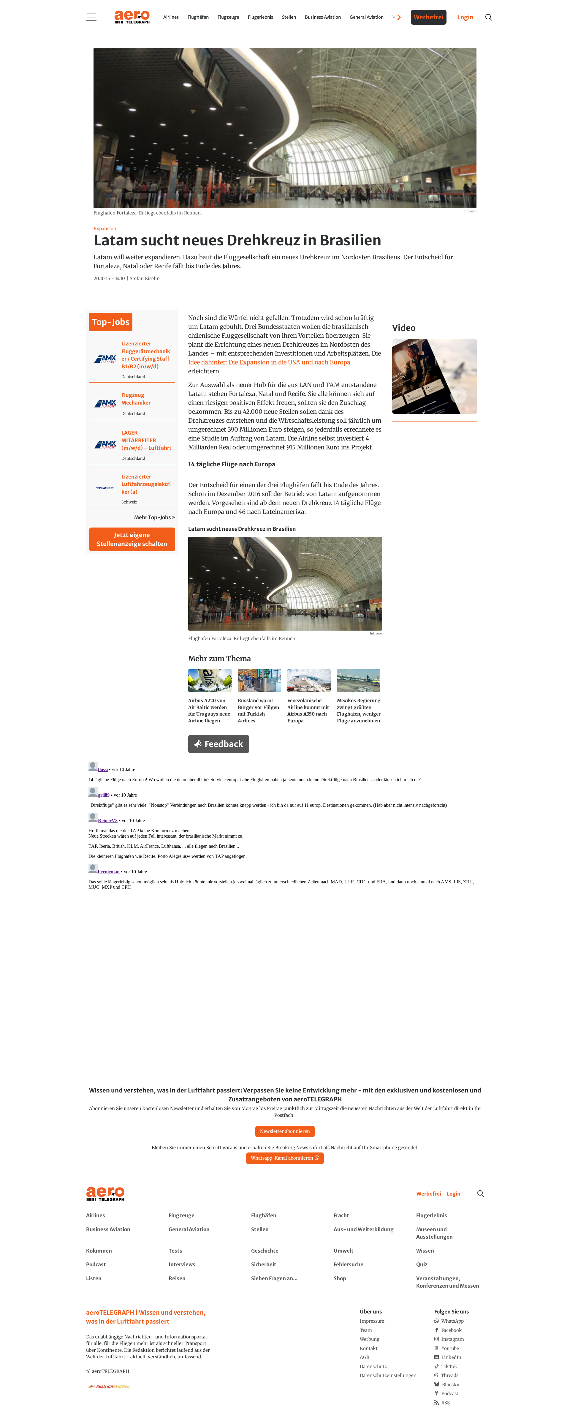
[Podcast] (120, 1265)
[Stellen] (285, 1233)
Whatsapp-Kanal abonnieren (282, 1158)
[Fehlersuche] (367, 1265)
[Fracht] (367, 1216)
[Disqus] (285, 833)
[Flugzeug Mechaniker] (132, 404)
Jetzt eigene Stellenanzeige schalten (132, 539)
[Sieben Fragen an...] (285, 1282)
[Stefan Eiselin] (145, 278)
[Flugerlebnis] (450, 1216)
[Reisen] (202, 1282)
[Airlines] (120, 1216)
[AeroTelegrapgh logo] (105, 1194)
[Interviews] (202, 1265)
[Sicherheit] (285, 1265)
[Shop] (367, 1282)
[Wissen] (450, 1251)
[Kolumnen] (120, 1251)
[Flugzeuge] (202, 1216)
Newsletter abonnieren (285, 1131)
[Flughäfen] (285, 1216)
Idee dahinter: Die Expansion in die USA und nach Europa (269, 362)
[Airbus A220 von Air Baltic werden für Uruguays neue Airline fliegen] (210, 699)
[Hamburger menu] (91, 17)
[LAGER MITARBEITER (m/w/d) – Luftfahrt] (132, 445)
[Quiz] (450, 1265)
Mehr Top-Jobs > (154, 517)
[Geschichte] (285, 1251)
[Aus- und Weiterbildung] (367, 1233)
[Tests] (202, 1251)
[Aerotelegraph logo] (132, 16)
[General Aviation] (202, 1233)
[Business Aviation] (120, 1233)
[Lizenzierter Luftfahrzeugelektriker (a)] (132, 489)
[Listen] (120, 1282)
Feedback (224, 744)
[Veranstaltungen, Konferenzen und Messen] (450, 1282)
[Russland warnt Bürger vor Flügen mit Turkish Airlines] (260, 699)
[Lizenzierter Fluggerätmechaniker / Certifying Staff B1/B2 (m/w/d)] (132, 359)
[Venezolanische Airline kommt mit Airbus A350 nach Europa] (309, 699)
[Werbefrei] (429, 1194)
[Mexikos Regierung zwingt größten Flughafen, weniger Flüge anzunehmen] (359, 699)
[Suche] (480, 1193)
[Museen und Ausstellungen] (450, 1233)
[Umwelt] (367, 1251)
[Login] (453, 1194)
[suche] (488, 17)
